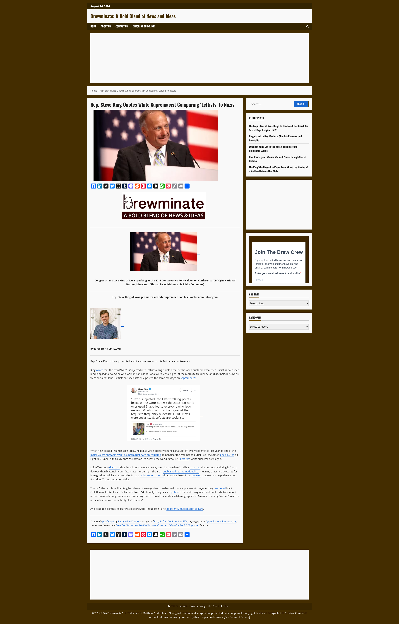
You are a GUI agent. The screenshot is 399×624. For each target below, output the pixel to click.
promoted (220, 488)
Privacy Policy (197, 606)
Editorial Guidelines (143, 26)
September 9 (188, 378)
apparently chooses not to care (184, 508)
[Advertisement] (187, 58)
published (108, 521)
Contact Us (121, 26)
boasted (196, 475)
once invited (227, 455)
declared (114, 467)
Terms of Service (177, 606)
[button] (307, 26)
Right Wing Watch (128, 521)
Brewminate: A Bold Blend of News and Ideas (133, 15)
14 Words (183, 459)
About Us (106, 26)
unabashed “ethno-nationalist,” (181, 471)
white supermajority (152, 475)
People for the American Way (171, 521)
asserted (195, 467)
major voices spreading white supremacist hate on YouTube (125, 455)
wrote (99, 370)
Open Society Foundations (220, 521)
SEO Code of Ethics (219, 606)
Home (93, 26)
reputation (174, 492)
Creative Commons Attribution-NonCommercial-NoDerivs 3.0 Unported (157, 525)
